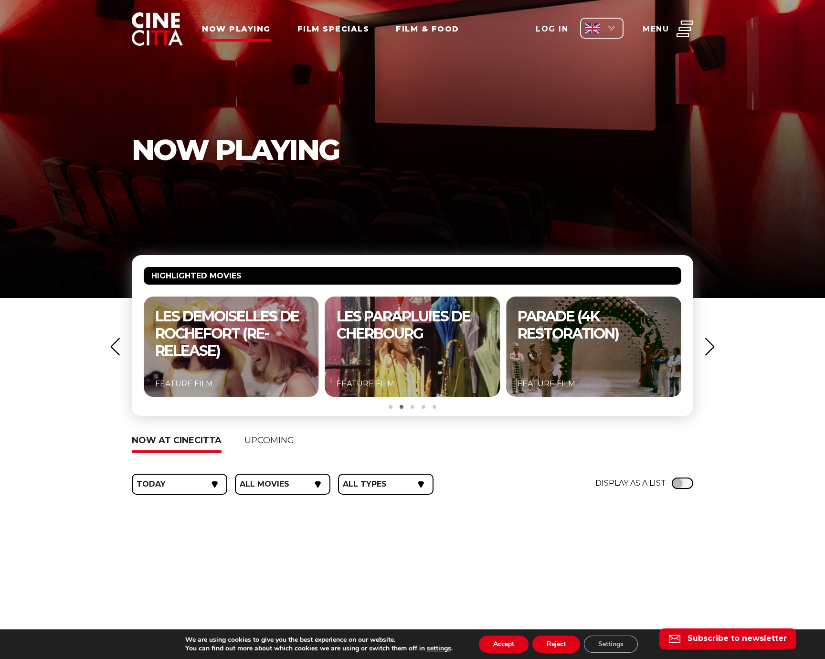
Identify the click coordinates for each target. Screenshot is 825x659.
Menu (656, 28)
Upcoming (269, 440)
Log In (552, 28)
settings (439, 648)
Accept (503, 643)
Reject (556, 643)
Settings (611, 643)
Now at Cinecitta (177, 440)
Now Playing (236, 28)
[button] (115, 347)
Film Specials (333, 28)
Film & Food (427, 28)
